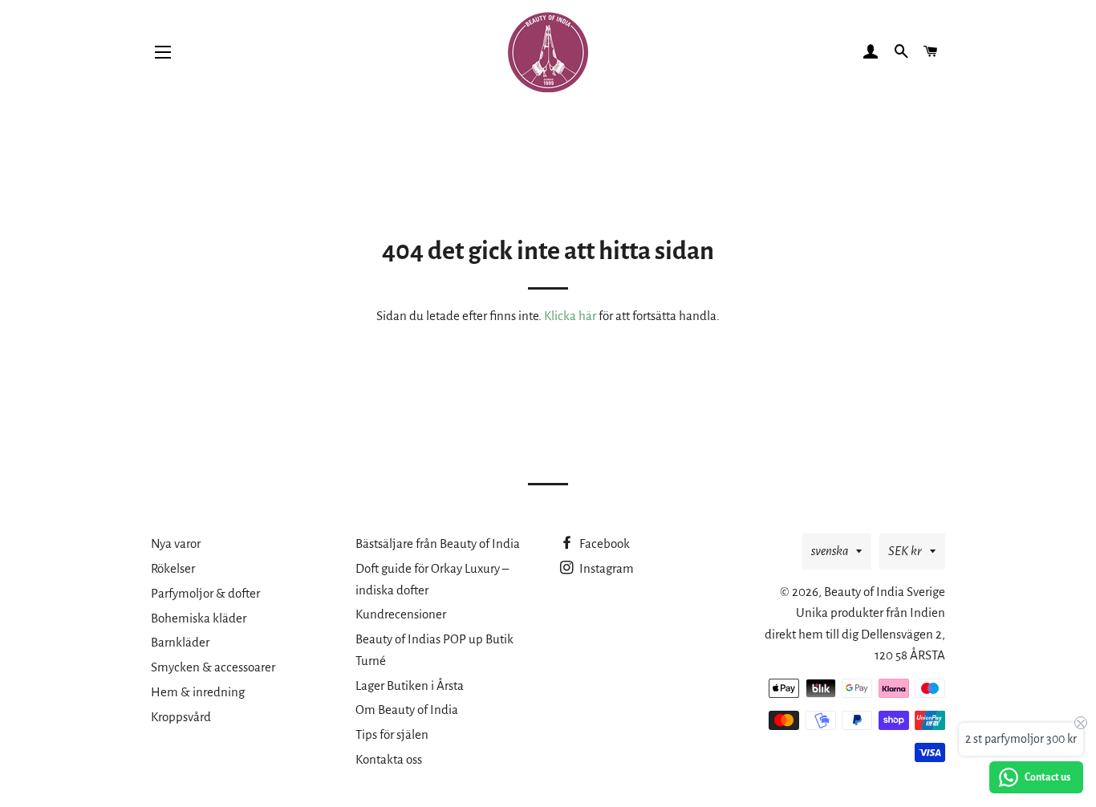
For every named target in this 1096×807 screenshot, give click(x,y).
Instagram (605, 568)
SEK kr (905, 551)
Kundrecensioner (400, 614)
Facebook (603, 543)
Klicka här (570, 315)
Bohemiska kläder (198, 618)
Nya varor (176, 543)
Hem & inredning (198, 692)
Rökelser (173, 568)
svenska (829, 551)
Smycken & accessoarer (213, 667)
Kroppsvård (181, 717)
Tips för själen (391, 734)
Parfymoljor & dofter (205, 593)
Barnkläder (180, 642)
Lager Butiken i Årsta (409, 685)
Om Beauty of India (406, 709)
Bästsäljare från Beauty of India (437, 543)
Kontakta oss (388, 759)
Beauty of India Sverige (884, 591)
